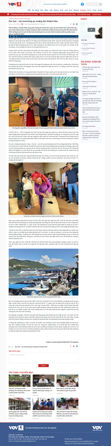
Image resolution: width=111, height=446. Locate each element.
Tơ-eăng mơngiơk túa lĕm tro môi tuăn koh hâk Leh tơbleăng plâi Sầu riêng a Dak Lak (92, 101)
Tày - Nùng (35, 10)
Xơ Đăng (83, 10)
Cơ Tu (89, 10)
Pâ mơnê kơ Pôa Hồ (88, 43)
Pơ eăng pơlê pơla (88, 126)
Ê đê (61, 10)
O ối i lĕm (84, 40)
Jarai (66, 10)
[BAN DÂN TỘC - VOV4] (14, 4)
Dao (41, 10)
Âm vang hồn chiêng (88, 81)
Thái (51, 10)
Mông (46, 10)
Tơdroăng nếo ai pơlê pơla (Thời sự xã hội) (24, 14)
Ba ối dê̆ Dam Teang (88, 48)
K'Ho (70, 10)
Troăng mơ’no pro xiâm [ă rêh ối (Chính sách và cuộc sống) (58, 14)
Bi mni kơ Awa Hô (87, 53)
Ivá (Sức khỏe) (96, 14)
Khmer (100, 10)
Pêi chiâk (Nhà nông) (84, 14)
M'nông (76, 10)
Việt (29, 10)
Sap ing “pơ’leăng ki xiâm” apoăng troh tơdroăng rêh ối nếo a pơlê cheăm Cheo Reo (91, 119)
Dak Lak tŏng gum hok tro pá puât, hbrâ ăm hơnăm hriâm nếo (91, 110)
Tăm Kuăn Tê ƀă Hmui (89, 86)
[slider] (45, 36)
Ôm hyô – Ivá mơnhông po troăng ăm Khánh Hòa (31, 347)
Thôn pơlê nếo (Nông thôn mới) (19, 18)
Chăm (95, 10)
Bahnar (56, 10)
